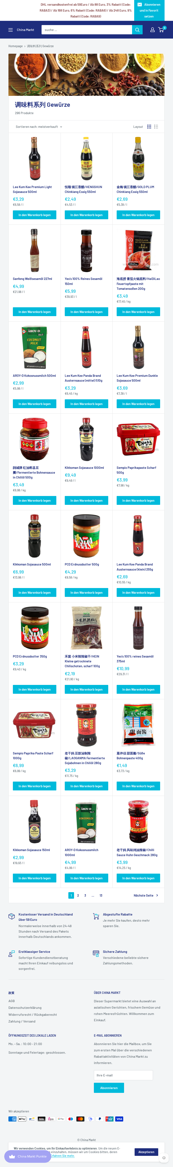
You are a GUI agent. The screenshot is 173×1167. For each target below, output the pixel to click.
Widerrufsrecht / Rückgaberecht (32, 1014)
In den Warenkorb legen (35, 215)
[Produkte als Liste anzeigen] (156, 126)
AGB (11, 1001)
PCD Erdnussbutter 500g (82, 564)
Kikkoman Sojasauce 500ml (32, 564)
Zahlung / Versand (21, 1021)
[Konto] (152, 29)
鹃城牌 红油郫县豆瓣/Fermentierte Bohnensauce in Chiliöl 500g (34, 472)
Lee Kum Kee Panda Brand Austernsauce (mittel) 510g (83, 378)
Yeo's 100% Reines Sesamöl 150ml (83, 281)
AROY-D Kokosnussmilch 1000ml (81, 852)
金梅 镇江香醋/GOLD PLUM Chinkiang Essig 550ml (135, 189)
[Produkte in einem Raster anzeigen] (149, 126)
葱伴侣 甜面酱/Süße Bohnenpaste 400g (131, 755)
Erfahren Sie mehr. (62, 1156)
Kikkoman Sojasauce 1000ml (84, 467)
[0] (161, 29)
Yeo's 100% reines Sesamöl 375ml (135, 658)
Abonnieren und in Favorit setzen (150, 10)
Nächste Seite (143, 895)
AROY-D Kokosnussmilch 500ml (34, 375)
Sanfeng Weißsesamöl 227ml (32, 279)
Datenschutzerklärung (25, 1007)
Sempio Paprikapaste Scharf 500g (136, 470)
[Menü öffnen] (10, 30)
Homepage (15, 46)
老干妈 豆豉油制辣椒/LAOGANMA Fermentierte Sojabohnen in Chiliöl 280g (85, 758)
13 (101, 895)
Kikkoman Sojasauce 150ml (31, 850)
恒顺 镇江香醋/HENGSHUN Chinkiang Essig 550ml (83, 189)
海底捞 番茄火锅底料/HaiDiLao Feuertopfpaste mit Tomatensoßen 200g (138, 283)
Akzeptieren (146, 1152)
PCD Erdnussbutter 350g (30, 656)
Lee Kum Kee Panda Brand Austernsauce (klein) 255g (135, 566)
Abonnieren (109, 1088)
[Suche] (137, 29)
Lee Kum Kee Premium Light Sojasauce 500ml (32, 189)
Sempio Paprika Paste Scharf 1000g (33, 755)
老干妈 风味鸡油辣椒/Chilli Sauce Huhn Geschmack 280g (137, 852)
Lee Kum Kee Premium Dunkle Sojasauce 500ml (137, 378)
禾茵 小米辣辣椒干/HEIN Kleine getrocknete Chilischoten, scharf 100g (82, 661)
